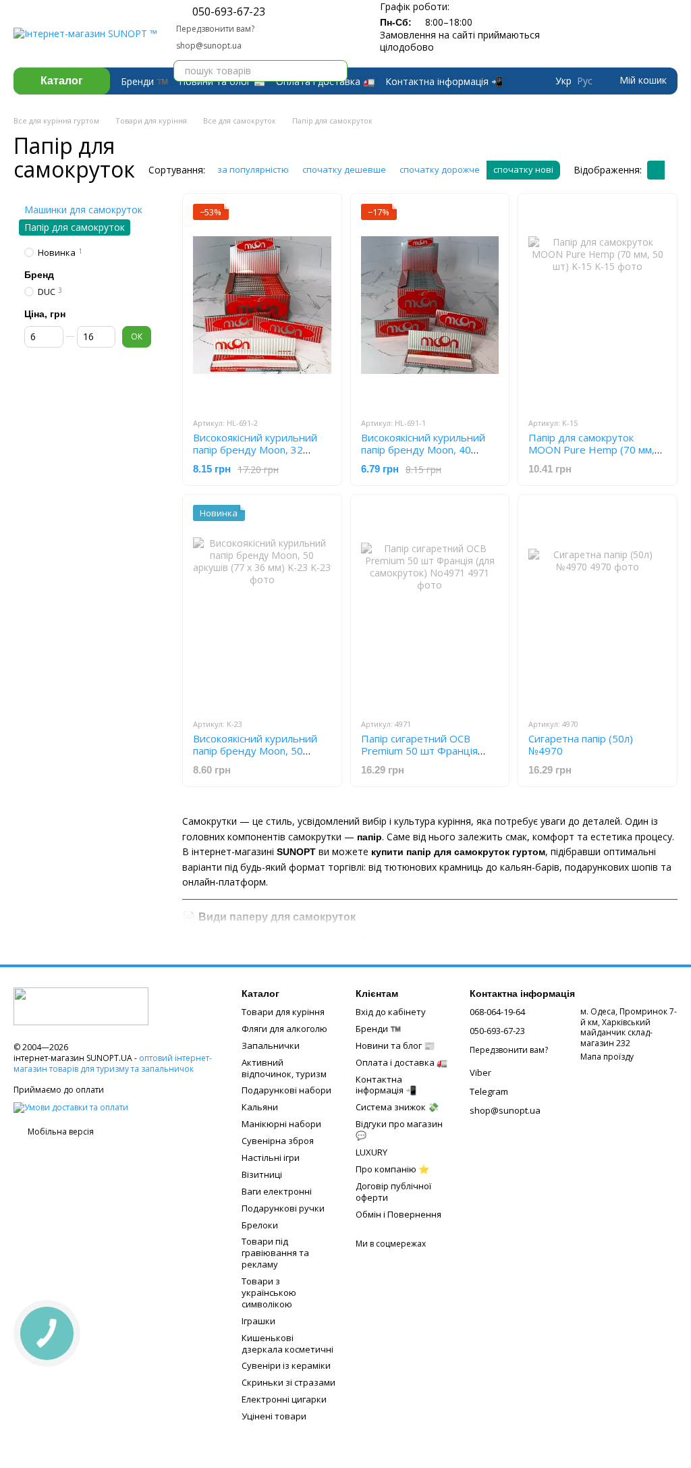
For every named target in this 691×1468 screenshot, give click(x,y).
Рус (584, 81)
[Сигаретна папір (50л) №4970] (597, 606)
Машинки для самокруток (83, 209)
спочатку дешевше (344, 169)
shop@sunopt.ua (209, 45)
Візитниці (262, 1174)
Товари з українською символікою (269, 1292)
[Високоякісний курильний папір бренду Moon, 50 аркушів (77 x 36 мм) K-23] (262, 606)
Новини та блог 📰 (395, 1045)
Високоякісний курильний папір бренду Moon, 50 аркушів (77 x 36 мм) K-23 (255, 750)
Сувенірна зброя (278, 1141)
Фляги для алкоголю (284, 1029)
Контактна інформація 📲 (444, 81)
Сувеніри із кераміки (286, 1365)
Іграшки (258, 1321)
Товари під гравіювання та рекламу (275, 1252)
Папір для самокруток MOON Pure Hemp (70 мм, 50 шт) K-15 (591, 449)
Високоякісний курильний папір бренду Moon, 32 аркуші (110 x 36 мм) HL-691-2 (255, 456)
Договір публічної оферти (393, 1191)
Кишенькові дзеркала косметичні (287, 1343)
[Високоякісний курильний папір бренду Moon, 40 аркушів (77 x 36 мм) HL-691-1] (430, 305)
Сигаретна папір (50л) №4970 (580, 744)
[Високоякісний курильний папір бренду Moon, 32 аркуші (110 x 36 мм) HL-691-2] (262, 305)
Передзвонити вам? (215, 29)
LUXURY (371, 1152)
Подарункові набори (286, 1090)
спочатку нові (523, 169)
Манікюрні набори (281, 1124)
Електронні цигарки (284, 1399)
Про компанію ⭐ (392, 1169)
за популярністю (253, 169)
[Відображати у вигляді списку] (673, 170)
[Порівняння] (615, 34)
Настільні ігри (271, 1157)
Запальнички (271, 1045)
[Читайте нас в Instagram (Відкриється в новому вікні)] (342, 18)
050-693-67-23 (228, 11)
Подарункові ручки (283, 1208)
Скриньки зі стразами (288, 1382)
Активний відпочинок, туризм (284, 1068)
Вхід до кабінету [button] (391, 1012)
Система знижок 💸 (397, 1107)
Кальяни (260, 1107)
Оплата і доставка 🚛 (401, 1062)
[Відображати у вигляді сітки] (656, 170)
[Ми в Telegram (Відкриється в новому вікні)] (309, 18)
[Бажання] (642, 34)
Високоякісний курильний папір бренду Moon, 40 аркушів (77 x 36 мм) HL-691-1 (423, 456)
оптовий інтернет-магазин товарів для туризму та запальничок (112, 1063)
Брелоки (260, 1225)
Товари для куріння (283, 1012)
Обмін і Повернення (398, 1214)
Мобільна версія (60, 1131)
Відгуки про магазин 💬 (399, 1129)
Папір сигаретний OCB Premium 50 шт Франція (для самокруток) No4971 (422, 750)
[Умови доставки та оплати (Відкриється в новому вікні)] (70, 1106)
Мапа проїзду (607, 1056)
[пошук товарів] (337, 71)
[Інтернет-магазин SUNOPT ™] (80, 1005)
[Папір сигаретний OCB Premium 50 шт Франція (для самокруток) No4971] (430, 606)
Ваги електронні (277, 1191)
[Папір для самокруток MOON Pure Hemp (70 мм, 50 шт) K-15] (597, 305)
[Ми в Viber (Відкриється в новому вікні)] (326, 18)
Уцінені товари (274, 1416)
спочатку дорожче (439, 169)
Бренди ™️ (144, 81)
